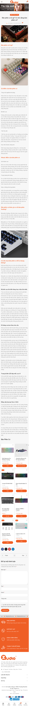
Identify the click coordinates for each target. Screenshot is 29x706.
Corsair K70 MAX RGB (7, 483)
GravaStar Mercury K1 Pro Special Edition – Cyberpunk (21, 460)
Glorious (18, 511)
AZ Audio (10, 23)
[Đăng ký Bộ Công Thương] (14, 699)
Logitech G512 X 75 (20, 533)
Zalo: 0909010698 (6, 672)
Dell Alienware (5, 461)
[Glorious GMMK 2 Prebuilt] (21, 500)
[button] (21, 466)
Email (2, 592)
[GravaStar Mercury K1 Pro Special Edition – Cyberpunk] (21, 450)
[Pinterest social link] (9, 549)
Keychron (4, 536)
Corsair (3, 485)
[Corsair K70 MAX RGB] (7, 475)
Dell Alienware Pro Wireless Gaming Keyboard (6, 460)
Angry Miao (4, 511)
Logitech (17, 535)
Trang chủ (3, 9)
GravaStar (18, 461)
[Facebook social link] (2, 549)
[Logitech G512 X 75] (21, 525)
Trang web (3, 598)
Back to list (14, 555)
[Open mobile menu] (1, 1)
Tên (2, 586)
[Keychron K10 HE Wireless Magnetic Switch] (7, 525)
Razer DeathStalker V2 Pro (21, 484)
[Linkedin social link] (13, 549)
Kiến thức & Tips (11, 9)
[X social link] (6, 549)
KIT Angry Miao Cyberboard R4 (5, 509)
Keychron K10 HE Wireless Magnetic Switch (6, 535)
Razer (17, 486)
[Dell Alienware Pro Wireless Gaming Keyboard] (7, 450)
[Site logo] (14, 1)
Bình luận (3, 569)
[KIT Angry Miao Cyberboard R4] (7, 500)
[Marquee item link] (8, 616)
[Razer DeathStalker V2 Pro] (21, 475)
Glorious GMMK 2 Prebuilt (20, 509)
